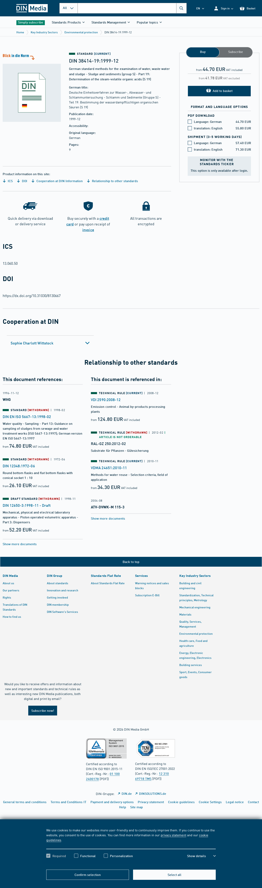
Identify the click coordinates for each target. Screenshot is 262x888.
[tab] (50, 343)
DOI (24, 181)
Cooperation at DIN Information (59, 181)
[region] (131, 846)
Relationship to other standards (114, 181)
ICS (10, 181)
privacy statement (173, 835)
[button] (223, 8)
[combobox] (132, 8)
